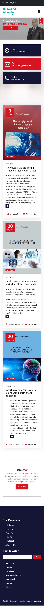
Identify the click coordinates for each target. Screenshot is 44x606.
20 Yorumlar (33, 444)
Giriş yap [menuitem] (4, 3)
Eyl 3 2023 (9, 164)
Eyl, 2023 (10, 112)
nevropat (14, 214)
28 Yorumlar (33, 324)
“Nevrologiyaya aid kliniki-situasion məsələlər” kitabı (21, 169)
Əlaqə (8, 587)
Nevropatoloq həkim (14, 575)
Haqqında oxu (10, 28)
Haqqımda (10, 563)
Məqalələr (10, 156)
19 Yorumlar (31, 214)
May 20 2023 (10, 277)
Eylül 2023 (10, 525)
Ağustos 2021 (11, 545)
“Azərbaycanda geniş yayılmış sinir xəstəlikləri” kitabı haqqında (22, 393)
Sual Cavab (10, 579)
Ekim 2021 (9, 537)
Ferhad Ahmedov (16, 324)
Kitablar (9, 567)
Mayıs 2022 (10, 533)
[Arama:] (17, 557)
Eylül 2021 (10, 541)
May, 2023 (10, 227)
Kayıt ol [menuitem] (13, 3)
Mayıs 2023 (10, 529)
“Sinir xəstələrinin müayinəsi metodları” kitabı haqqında (22, 283)
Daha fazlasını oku (14, 206)
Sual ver (22, 487)
